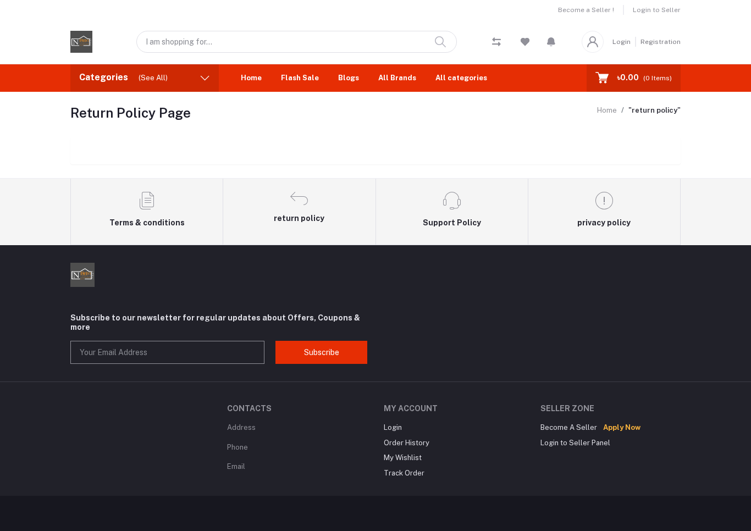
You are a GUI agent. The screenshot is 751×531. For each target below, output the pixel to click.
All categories (461, 78)
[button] (551, 42)
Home (251, 78)
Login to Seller (657, 10)
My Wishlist (403, 457)
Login (621, 42)
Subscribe (321, 352)
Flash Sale (300, 78)
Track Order (404, 473)
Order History (406, 443)
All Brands (397, 78)
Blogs (348, 78)
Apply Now (621, 427)
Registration (660, 42)
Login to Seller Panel (575, 443)
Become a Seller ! (586, 10)
